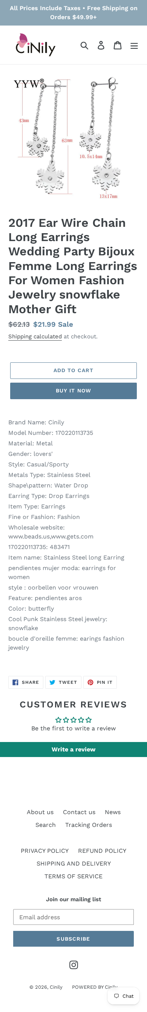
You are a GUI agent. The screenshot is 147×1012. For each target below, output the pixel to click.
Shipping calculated (35, 336)
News (113, 812)
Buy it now (73, 391)
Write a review (73, 749)
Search (45, 824)
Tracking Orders (88, 824)
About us (40, 812)
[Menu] (134, 44)
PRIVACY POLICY (45, 850)
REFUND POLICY (102, 850)
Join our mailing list (73, 899)
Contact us (79, 812)
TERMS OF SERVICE (73, 876)
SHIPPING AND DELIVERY (74, 863)
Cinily (56, 987)
